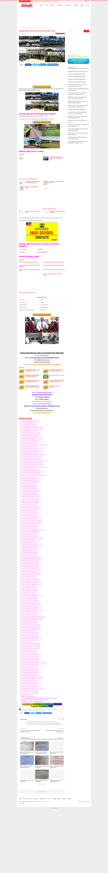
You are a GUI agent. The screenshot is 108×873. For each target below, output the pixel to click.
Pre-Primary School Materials (42, 413)
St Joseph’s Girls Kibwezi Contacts (29, 480)
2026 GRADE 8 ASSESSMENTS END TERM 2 (76, 76)
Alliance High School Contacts (28, 650)
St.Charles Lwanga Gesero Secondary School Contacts (34, 662)
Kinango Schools (54, 709)
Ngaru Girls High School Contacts (29, 614)
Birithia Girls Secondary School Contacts (30, 603)
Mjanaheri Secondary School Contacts (30, 658)
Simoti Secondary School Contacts (29, 485)
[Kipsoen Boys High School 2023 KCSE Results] (21, 213)
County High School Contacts (28, 592)
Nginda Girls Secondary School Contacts (30, 491)
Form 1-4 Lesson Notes (42, 355)
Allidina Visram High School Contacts (30, 440)
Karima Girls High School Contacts (29, 630)
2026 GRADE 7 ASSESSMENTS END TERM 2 (76, 74)
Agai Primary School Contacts (28, 571)
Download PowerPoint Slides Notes (42, 395)
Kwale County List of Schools (28, 696)
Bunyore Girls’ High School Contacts (29, 634)
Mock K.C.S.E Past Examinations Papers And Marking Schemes (42, 406)
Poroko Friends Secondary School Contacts (31, 573)
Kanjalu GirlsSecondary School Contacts (30, 496)
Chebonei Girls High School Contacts (30, 497)
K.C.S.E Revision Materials (42, 397)
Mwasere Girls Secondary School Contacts (31, 473)
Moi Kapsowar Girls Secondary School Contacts (32, 688)
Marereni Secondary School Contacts (30, 635)
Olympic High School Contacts (28, 576)
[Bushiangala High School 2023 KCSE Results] (42, 760)
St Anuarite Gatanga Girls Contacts (29, 594)
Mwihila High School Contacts (28, 513)
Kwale (30, 710)
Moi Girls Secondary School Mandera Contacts (32, 619)
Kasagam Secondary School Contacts (30, 544)
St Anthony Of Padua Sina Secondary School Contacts (33, 454)
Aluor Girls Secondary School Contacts (30, 686)
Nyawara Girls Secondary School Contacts (31, 570)
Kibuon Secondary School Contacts (29, 510)
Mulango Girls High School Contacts (29, 672)
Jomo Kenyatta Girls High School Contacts (31, 683)
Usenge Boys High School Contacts (29, 552)
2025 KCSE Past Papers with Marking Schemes (28, 178)
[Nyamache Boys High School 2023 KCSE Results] (27, 746)
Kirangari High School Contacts (28, 425)
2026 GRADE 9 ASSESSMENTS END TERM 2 (76, 79)
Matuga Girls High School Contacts (29, 550)
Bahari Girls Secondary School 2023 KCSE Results (53, 265)
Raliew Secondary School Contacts (29, 518)
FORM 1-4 (39, 704)
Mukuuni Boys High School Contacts (29, 542)
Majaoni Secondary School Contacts (29, 435)
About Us (64, 798)
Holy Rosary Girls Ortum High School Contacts (32, 451)
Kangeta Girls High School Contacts (29, 505)
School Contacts (41, 710)
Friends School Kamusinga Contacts (29, 632)
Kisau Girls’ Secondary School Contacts (30, 566)
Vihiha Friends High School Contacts (29, 640)
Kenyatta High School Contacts (28, 587)
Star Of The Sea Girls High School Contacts (31, 521)
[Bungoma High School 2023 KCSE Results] (42, 774)
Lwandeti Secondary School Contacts (30, 600)
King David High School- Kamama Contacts (31, 456)
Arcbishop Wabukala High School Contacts (31, 489)
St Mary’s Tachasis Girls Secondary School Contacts (33, 475)
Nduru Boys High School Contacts (29, 493)
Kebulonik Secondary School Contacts (30, 664)
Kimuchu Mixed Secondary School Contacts (31, 562)
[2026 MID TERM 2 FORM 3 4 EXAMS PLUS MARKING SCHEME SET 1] (45, 371)
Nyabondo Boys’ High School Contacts (30, 682)
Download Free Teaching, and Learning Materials (33, 701)
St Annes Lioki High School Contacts (29, 469)
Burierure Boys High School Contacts (30, 502)
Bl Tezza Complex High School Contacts (30, 421)
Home (41, 5)
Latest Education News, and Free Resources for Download (34, 699)
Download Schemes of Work (42, 362)
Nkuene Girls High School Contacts (29, 526)
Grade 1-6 (52, 5)
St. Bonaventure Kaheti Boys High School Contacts (33, 529)
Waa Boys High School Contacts (28, 422)
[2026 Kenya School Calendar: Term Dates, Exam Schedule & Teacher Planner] (45, 158)
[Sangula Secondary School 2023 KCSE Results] (57, 774)
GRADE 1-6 (57, 704)
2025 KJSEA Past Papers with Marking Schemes (77, 71)
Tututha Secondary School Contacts (29, 465)
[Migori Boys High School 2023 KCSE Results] (57, 760)
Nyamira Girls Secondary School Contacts (31, 629)
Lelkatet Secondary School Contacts (29, 430)
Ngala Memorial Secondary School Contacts (31, 523)
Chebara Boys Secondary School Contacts (31, 624)
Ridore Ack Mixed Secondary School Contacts (31, 509)
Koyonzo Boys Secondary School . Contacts (31, 584)
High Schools (58, 33)
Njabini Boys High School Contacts (29, 449)
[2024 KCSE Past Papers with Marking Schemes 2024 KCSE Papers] (21, 183)
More (81, 6)
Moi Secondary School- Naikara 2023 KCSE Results (53, 262)
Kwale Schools (35, 710)
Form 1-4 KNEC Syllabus (42, 399)
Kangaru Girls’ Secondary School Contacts (31, 478)
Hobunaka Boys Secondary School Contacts (31, 517)
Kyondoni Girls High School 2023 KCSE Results (28, 262)
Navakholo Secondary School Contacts (30, 666)
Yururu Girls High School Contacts (29, 598)
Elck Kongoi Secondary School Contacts (30, 627)
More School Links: (25, 694)
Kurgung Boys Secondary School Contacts (31, 539)
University (59, 798)
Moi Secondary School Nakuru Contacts (30, 574)
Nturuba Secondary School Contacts (29, 606)
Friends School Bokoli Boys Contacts (29, 685)
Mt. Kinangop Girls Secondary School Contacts (32, 429)
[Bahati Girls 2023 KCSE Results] (45, 188)
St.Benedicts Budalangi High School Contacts (31, 558)
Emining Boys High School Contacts (29, 608)
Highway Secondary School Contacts (29, 501)
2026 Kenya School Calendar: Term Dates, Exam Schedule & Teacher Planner (56, 158)
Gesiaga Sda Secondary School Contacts (30, 643)
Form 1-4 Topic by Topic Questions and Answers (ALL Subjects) (42, 364)
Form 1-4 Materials (54, 1)
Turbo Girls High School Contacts (29, 675)
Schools (63, 33)
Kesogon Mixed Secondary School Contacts (31, 520)
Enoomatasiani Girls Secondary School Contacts (32, 464)
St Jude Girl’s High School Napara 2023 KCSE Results (54, 269)
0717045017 (50, 119)
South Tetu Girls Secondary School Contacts (31, 499)
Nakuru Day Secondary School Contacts (30, 557)
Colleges (54, 798)
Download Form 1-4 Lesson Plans (41, 401)
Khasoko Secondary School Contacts (29, 525)
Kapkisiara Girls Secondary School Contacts (31, 654)
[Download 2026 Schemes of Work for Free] (45, 377)
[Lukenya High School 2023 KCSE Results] (21, 188)
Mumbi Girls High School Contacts (29, 621)
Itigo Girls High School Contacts (28, 486)
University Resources (42, 408)
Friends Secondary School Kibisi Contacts (30, 531)
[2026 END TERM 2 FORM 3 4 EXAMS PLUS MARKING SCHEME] (21, 371)
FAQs (48, 801)
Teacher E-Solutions (85, 801)
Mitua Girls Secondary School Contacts (30, 494)
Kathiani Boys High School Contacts (29, 669)
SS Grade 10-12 (68, 5)
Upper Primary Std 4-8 (36, 1)
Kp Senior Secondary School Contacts (30, 613)
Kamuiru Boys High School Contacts (29, 512)
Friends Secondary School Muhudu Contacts (31, 605)
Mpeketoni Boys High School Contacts (30, 560)
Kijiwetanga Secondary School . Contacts (30, 433)
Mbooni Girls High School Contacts (29, 536)
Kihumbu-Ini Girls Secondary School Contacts (31, 462)
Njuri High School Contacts (27, 541)
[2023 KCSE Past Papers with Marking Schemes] (45, 183)
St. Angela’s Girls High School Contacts (30, 453)
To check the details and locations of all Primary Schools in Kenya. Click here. (39, 698)
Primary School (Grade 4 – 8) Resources (42, 410)
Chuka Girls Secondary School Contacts (30, 565)
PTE (50, 706)
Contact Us (70, 798)
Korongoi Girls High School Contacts (29, 602)
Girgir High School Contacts (27, 483)
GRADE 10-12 (28, 704)
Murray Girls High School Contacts (29, 691)
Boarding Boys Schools (38, 709)
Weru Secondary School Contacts (29, 534)
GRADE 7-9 (49, 704)
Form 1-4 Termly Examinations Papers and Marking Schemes (42, 357)
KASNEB (44, 706)
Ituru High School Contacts (27, 477)
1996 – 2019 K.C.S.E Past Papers (42, 404)
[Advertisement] (54, 18)
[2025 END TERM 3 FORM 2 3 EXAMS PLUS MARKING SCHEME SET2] (21, 382)
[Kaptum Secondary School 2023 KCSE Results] (27, 760)
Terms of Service (38, 801)
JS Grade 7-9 (60, 5)
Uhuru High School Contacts (28, 690)
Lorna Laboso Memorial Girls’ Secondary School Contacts (34, 461)
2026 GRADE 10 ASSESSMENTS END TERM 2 (77, 81)
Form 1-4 (76, 5)
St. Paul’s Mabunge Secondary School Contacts (32, 427)
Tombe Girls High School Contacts (29, 549)
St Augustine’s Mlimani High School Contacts (31, 459)
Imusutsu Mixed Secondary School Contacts (31, 581)
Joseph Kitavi (27, 119)
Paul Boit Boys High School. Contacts (30, 563)
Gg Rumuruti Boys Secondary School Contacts (32, 677)
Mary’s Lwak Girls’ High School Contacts (30, 645)
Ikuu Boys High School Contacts (28, 586)
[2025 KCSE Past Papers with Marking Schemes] (21, 158)
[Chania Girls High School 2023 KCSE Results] (27, 774)
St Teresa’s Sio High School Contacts (30, 693)
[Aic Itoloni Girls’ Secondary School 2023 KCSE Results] (42, 746)
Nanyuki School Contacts (27, 667)
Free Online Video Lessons (42, 360)
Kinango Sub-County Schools (24, 710)
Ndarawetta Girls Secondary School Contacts (31, 595)
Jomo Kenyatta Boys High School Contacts (31, 637)
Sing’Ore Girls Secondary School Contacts (31, 646)
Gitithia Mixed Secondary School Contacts (31, 472)
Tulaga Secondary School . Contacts (29, 589)
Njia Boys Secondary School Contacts (30, 670)
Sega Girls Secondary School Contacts (30, 656)
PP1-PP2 (46, 5)
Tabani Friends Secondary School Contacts (31, 481)
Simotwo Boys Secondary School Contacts (31, 441)
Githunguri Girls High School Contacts (30, 457)
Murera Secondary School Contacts (29, 653)
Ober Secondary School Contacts (29, 555)
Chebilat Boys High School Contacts (29, 554)
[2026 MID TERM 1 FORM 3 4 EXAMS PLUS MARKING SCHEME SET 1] (21, 377)
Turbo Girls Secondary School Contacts (30, 674)
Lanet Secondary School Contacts (29, 443)
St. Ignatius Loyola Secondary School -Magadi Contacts (34, 445)
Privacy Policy (44, 801)
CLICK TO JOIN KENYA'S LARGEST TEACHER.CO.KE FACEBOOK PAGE (78, 61)
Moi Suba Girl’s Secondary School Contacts (31, 678)
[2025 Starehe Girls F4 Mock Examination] (45, 387)
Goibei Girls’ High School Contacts (29, 661)
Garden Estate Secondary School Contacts (31, 437)
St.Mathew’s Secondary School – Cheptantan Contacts (34, 467)
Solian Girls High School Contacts (29, 504)
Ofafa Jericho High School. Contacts (29, 582)
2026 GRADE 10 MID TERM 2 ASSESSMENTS (77, 109)
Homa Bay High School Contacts (28, 651)
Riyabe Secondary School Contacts (29, 590)
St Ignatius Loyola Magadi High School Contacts (32, 448)
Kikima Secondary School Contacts (29, 578)
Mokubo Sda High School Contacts (29, 424)
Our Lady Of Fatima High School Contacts (31, 470)
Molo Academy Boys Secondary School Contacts (32, 618)
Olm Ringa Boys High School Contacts (30, 648)
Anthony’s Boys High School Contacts (30, 638)
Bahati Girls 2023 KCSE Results (49, 208)
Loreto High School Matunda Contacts (30, 659)
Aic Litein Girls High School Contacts (29, 488)
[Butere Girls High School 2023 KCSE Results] (57, 746)
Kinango (49, 709)
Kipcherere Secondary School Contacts (30, 626)
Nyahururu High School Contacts (29, 680)
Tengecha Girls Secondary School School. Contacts (33, 616)
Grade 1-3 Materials (45, 1)
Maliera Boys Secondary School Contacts (30, 507)
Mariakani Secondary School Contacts (30, 579)
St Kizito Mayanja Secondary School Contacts (31, 610)
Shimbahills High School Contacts (29, 622)
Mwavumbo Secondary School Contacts (30, 432)
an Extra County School (29, 709)
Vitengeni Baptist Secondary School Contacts (31, 438)
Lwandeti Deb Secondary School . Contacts (31, 546)
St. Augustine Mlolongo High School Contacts (32, 537)
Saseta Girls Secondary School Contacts (30, 611)
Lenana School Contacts (27, 642)
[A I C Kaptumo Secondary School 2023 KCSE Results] (45, 213)
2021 (24, 709)
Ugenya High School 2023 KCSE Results (27, 292)
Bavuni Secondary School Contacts (29, 533)
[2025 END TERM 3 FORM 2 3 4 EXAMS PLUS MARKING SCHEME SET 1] (45, 382)
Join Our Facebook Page (42, 86)
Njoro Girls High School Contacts (29, 446)
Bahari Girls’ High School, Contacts (29, 597)
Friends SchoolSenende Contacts (29, 547)
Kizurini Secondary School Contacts (29, 528)
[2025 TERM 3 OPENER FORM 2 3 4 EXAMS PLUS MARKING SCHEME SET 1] (21, 387)
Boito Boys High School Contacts (29, 515)
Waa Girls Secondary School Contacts (30, 568)
